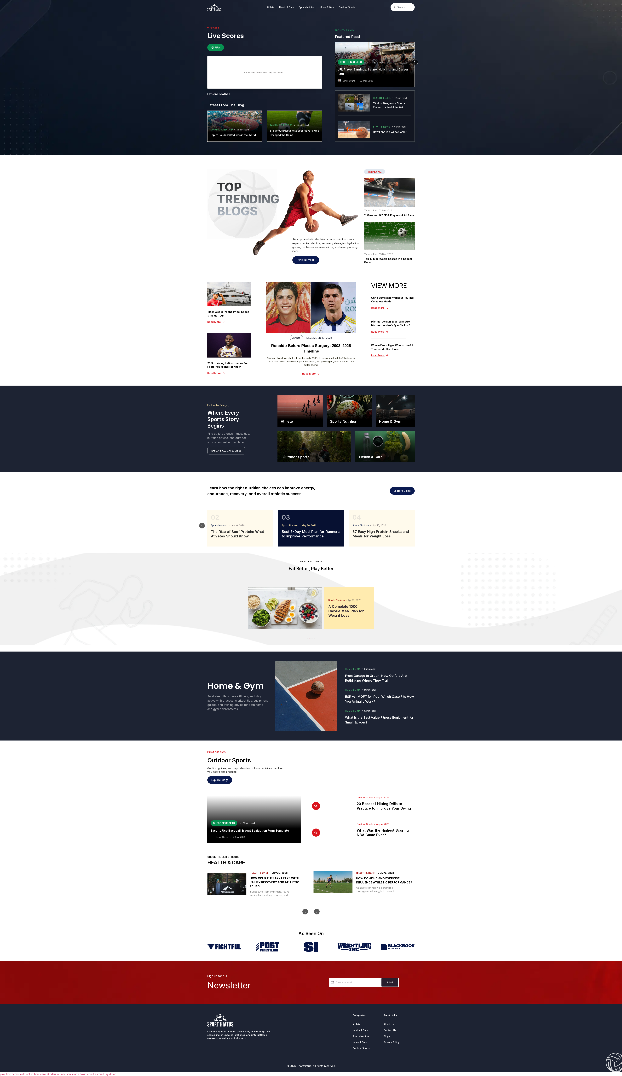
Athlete (270, 7)
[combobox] (403, 7)
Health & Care (286, 7)
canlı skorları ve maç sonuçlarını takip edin (66, 1074)
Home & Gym (327, 7)
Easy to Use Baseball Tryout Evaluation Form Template (250, 830)
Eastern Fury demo (104, 1074)
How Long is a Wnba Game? (390, 132)
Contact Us (390, 1030)
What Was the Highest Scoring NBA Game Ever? (383, 832)
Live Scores (225, 36)
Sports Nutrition (307, 7)
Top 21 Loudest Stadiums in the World (233, 135)
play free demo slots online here (20, 1074)
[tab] (215, 47)
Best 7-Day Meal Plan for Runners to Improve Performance (311, 533)
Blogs (387, 1036)
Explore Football (218, 94)
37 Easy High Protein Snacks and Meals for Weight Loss (380, 533)
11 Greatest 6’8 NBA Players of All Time (389, 215)
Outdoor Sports (347, 7)
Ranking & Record (221, 129)
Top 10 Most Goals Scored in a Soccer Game (388, 260)
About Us (389, 1024)
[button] (335, 62)
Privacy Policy (391, 1042)
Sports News (381, 126)
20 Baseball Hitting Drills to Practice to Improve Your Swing (384, 806)
